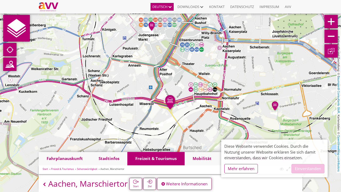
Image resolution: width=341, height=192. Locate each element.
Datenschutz (242, 6)
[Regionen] (10, 64)
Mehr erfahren (241, 168)
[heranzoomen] (331, 21)
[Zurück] (44, 184)
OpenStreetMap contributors (339, 153)
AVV (288, 6)
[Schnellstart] (16, 28)
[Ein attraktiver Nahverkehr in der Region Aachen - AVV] (50, 6)
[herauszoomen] (331, 36)
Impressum (269, 6)
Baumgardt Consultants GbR (339, 94)
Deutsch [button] (160, 6)
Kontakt (217, 6)
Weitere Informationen (186, 183)
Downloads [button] (188, 6)
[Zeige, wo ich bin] (10, 49)
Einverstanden (308, 168)
